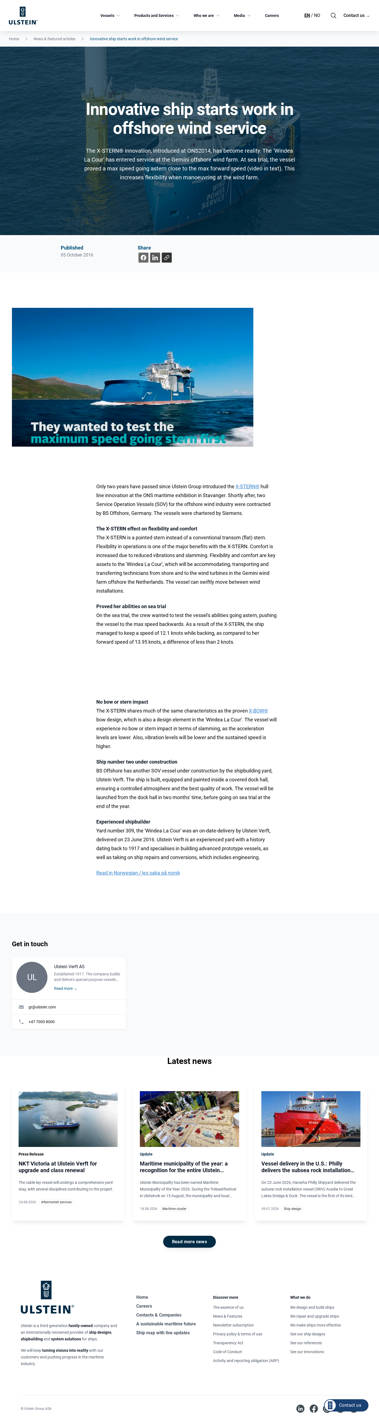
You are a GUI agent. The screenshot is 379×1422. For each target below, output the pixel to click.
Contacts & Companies (158, 1315)
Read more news (189, 1241)
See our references (306, 1343)
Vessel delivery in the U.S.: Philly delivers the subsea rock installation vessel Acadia (305, 1170)
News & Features (227, 1316)
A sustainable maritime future (166, 1324)
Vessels (107, 15)
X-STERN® (247, 486)
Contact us (356, 15)
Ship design (292, 1209)
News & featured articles (54, 39)
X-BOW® (258, 711)
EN (307, 15)
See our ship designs (307, 1334)
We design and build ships (312, 1307)
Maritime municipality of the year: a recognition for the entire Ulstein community (184, 1170)
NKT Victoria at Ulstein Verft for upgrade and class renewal (58, 1167)
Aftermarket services (56, 1202)
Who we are (204, 15)
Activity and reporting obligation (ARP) (246, 1360)
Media (239, 15)
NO (317, 15)
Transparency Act (228, 1343)
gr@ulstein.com (42, 1007)
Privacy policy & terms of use (237, 1334)
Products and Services (154, 15)
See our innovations (307, 1352)
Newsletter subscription (233, 1325)
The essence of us (228, 1307)
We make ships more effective (315, 1325)
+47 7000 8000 (42, 1022)
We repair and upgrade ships (314, 1316)
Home (14, 39)
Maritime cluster (174, 1209)
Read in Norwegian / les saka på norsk (138, 873)
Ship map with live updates (163, 1332)
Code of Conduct (227, 1352)
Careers (272, 15)
